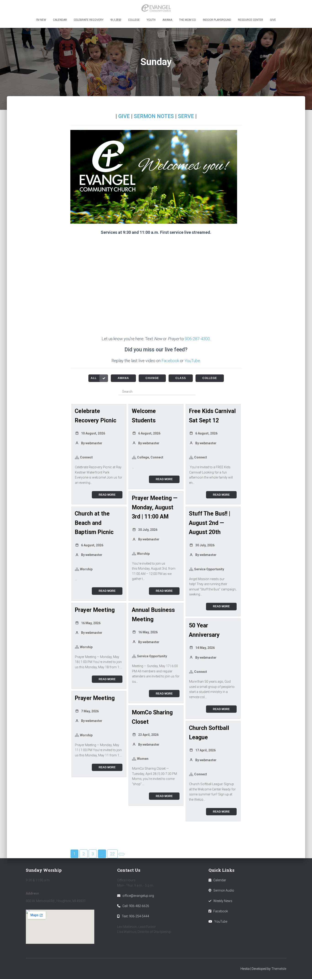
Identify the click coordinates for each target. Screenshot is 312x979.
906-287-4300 (197, 338)
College (134, 19)
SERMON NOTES (154, 116)
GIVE (124, 116)
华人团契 (115, 19)
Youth (151, 19)
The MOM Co (187, 19)
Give (273, 19)
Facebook (170, 360)
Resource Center (250, 19)
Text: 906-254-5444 (135, 916)
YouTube (192, 360)
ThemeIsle (278, 969)
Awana (167, 19)
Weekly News (222, 901)
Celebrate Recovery (88, 19)
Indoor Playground (217, 19)
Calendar (60, 19)
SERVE (186, 116)
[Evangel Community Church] (156, 8)
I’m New (41, 19)
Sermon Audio (223, 890)
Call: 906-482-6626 (135, 906)
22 (112, 853)
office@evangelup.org (138, 895)
